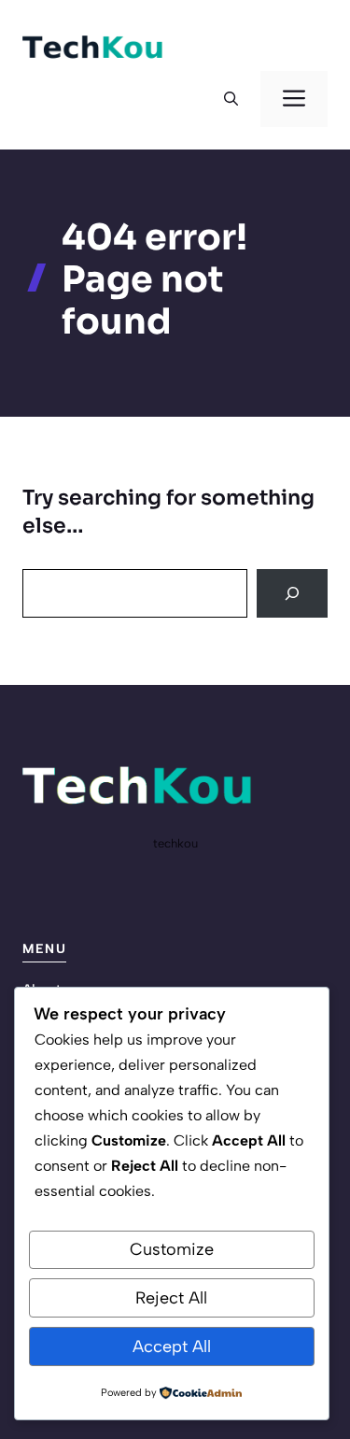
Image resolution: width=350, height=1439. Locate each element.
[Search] (292, 593)
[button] (231, 99)
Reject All (171, 1298)
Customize (172, 1249)
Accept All (172, 1346)
